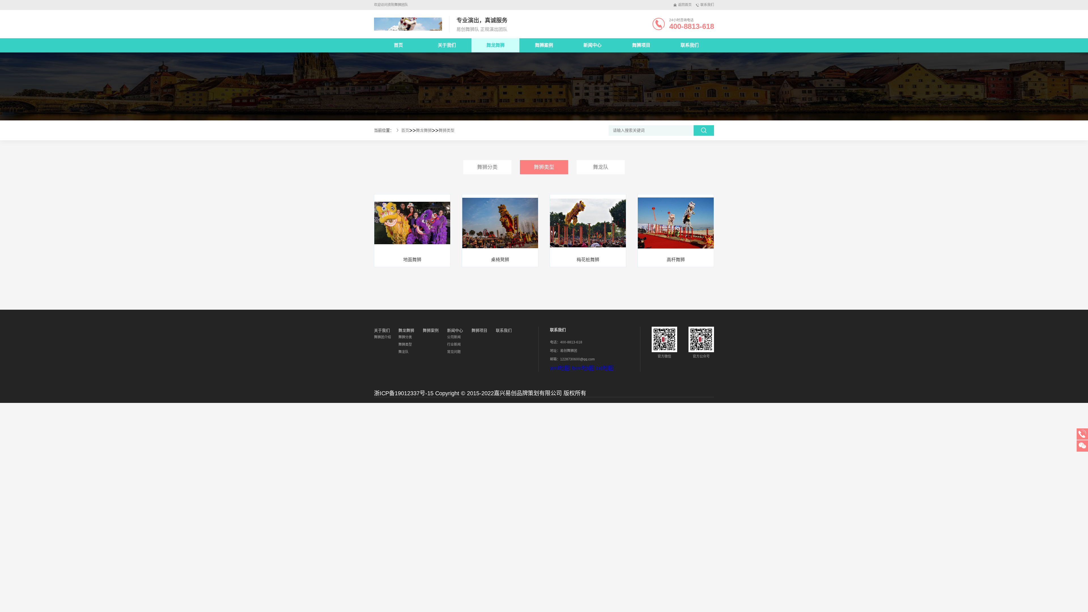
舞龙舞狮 (424, 130)
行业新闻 (454, 345)
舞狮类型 (446, 130)
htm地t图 (583, 368)
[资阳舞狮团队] (408, 24)
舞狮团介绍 (382, 337)
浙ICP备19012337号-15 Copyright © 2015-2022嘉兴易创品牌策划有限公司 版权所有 (480, 393)
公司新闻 (454, 337)
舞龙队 (600, 167)
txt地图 (605, 368)
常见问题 (454, 352)
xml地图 (560, 368)
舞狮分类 (487, 167)
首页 (398, 45)
